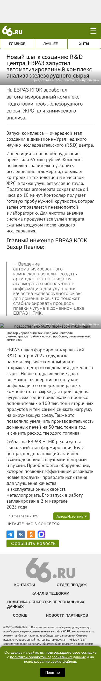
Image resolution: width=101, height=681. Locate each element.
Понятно (52, 672)
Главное (17, 44)
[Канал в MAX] (41, 534)
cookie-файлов (63, 661)
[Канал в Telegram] (10, 534)
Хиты (84, 44)
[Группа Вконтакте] (21, 534)
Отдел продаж (72, 585)
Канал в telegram (50, 593)
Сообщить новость (33, 543)
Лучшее (50, 44)
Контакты (24, 585)
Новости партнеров (67, 615)
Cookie (20, 615)
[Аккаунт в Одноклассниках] (31, 534)
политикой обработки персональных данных (48, 657)
